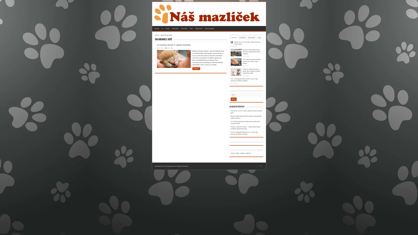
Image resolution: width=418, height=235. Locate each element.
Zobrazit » (196, 68)
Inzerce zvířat (235, 153)
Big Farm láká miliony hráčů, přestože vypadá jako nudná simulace (251, 52)
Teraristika (184, 28)
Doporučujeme (209, 28)
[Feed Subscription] (226, 39)
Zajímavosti (198, 28)
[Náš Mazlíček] (207, 13)
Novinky (156, 28)
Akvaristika (175, 28)
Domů (157, 35)
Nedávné (234, 37)
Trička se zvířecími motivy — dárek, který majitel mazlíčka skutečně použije (251, 71)
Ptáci (191, 28)
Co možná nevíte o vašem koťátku (174, 45)
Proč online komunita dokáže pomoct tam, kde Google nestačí (252, 61)
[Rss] (260, 166)
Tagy (259, 37)
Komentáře (251, 37)
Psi (162, 28)
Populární (243, 37)
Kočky (167, 28)
